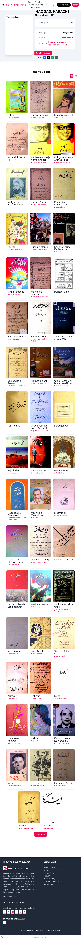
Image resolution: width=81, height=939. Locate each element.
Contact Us (35, 7)
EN (47, 5)
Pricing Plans (49, 873)
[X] (9, 912)
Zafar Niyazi (67, 37)
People (38, 2)
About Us (33, 5)
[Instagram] (16, 912)
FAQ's (40, 5)
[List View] (75, 76)
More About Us (9, 896)
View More (40, 834)
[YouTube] (13, 912)
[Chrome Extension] (53, 4)
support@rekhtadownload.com (22, 908)
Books (30, 2)
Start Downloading (43, 53)
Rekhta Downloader (52, 868)
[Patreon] (24, 912)
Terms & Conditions (52, 881)
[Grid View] (71, 76)
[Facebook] (4, 912)
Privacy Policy (49, 878)
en (5, 922)
